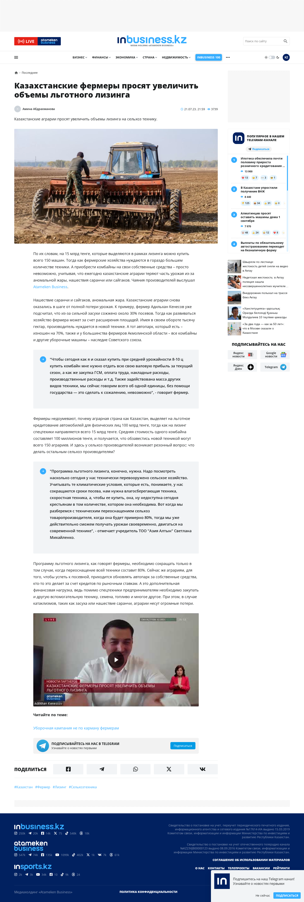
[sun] (266, 57)
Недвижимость (175, 57)
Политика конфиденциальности (148, 892)
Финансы (100, 57)
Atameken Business (50, 286)
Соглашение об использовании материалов (251, 860)
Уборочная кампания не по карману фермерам (76, 727)
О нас (200, 868)
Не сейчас (263, 895)
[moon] (277, 57)
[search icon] (285, 41)
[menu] (16, 57)
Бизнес (79, 57)
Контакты (216, 868)
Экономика (125, 57)
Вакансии (261, 868)
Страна (148, 57)
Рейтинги (281, 868)
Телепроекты (238, 868)
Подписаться (287, 895)
